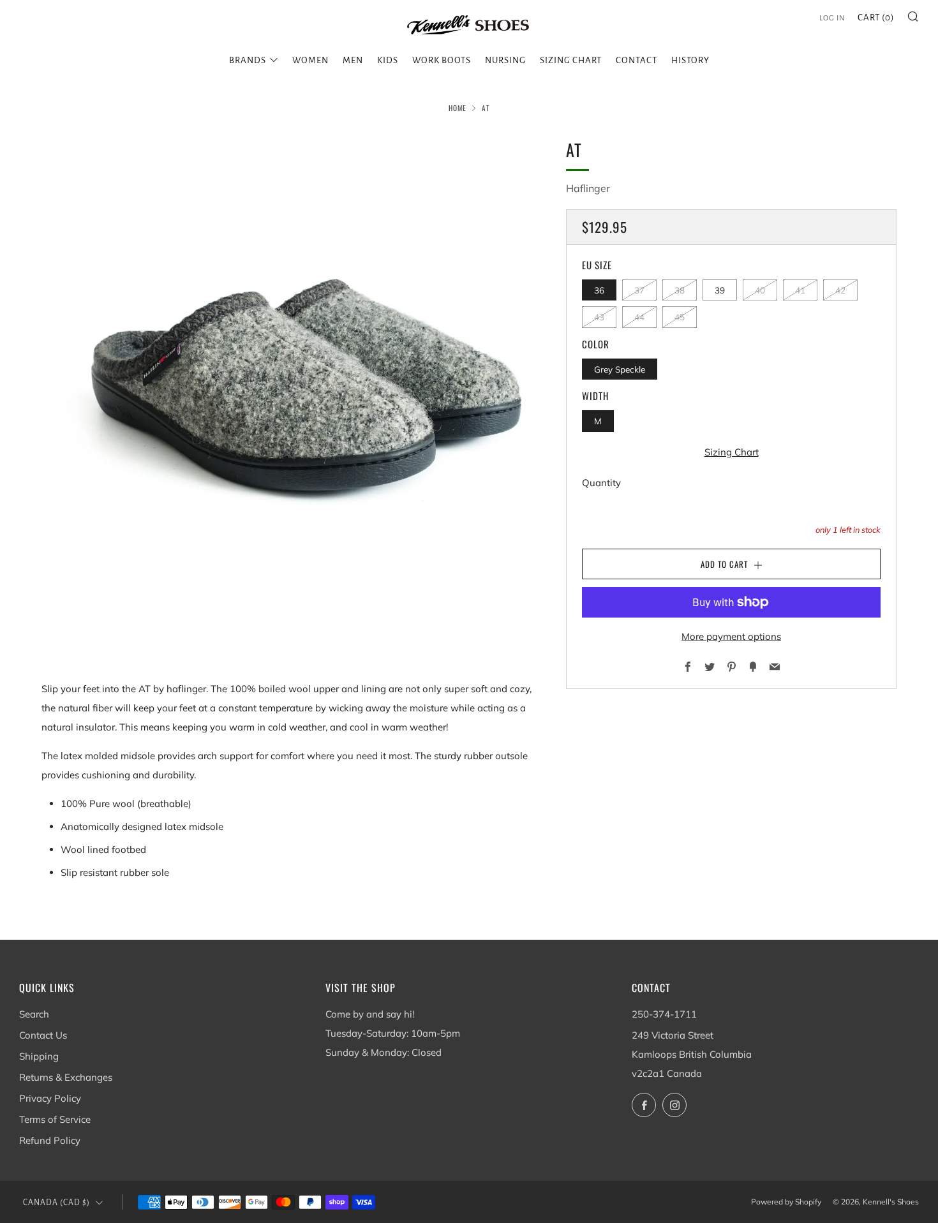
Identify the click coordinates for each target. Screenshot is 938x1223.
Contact (636, 60)
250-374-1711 (664, 1014)
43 (599, 316)
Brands (247, 60)
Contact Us (43, 1035)
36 (599, 290)
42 (840, 290)
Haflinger (588, 188)
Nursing (505, 60)
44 (639, 316)
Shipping (39, 1056)
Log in (832, 18)
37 (639, 290)
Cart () (876, 17)
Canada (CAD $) (56, 1202)
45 (679, 316)
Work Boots (441, 60)
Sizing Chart (571, 60)
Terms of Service (55, 1119)
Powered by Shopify (786, 1201)
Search (34, 1014)
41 (800, 290)
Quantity (601, 483)
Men (353, 60)
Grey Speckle (619, 369)
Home (457, 108)
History (690, 60)
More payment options (731, 636)
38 (679, 290)
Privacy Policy (50, 1098)
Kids (387, 60)
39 (720, 290)
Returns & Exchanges (65, 1077)
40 (760, 290)
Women (310, 60)
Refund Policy (49, 1140)
